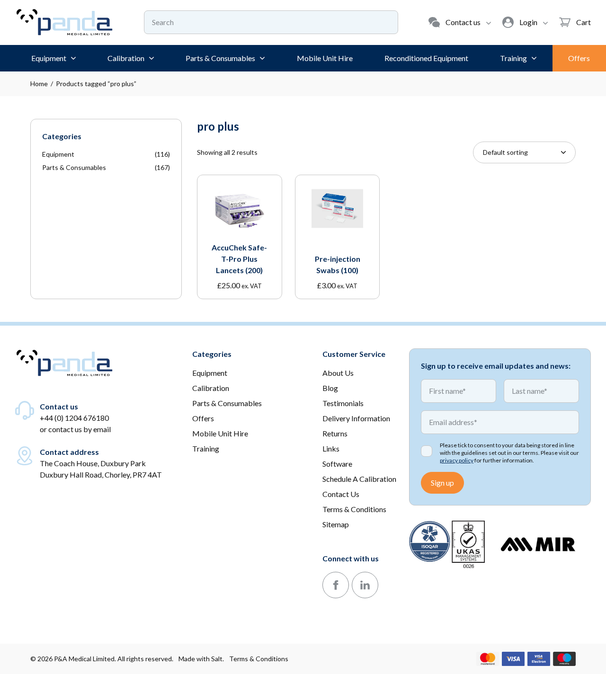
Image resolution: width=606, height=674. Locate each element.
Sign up (442, 482)
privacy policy (456, 460)
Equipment (58, 154)
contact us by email (79, 429)
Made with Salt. (201, 659)
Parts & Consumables (74, 167)
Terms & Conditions (258, 659)
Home (39, 84)
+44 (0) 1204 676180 (74, 417)
